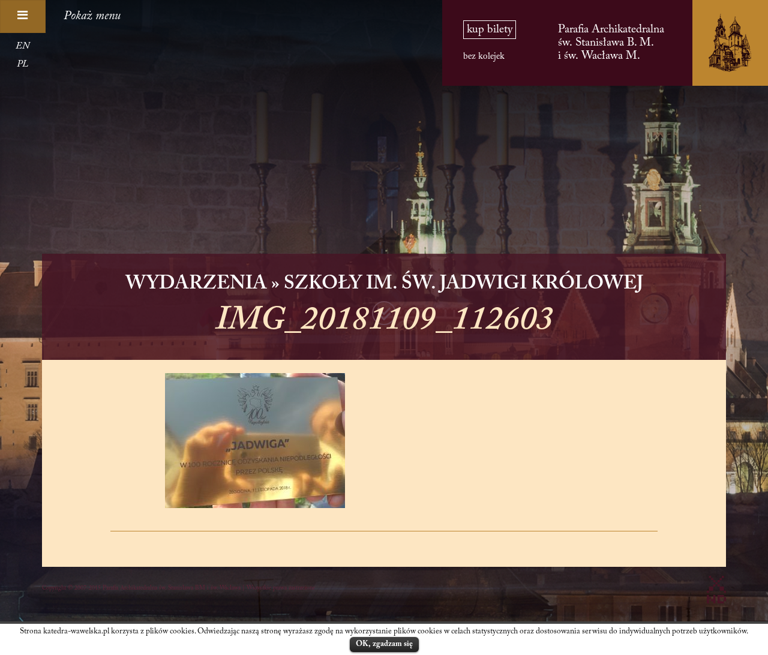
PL (22, 64)
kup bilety (489, 29)
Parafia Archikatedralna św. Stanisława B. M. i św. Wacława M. (611, 43)
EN (22, 46)
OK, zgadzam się (384, 644)
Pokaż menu (92, 16)
